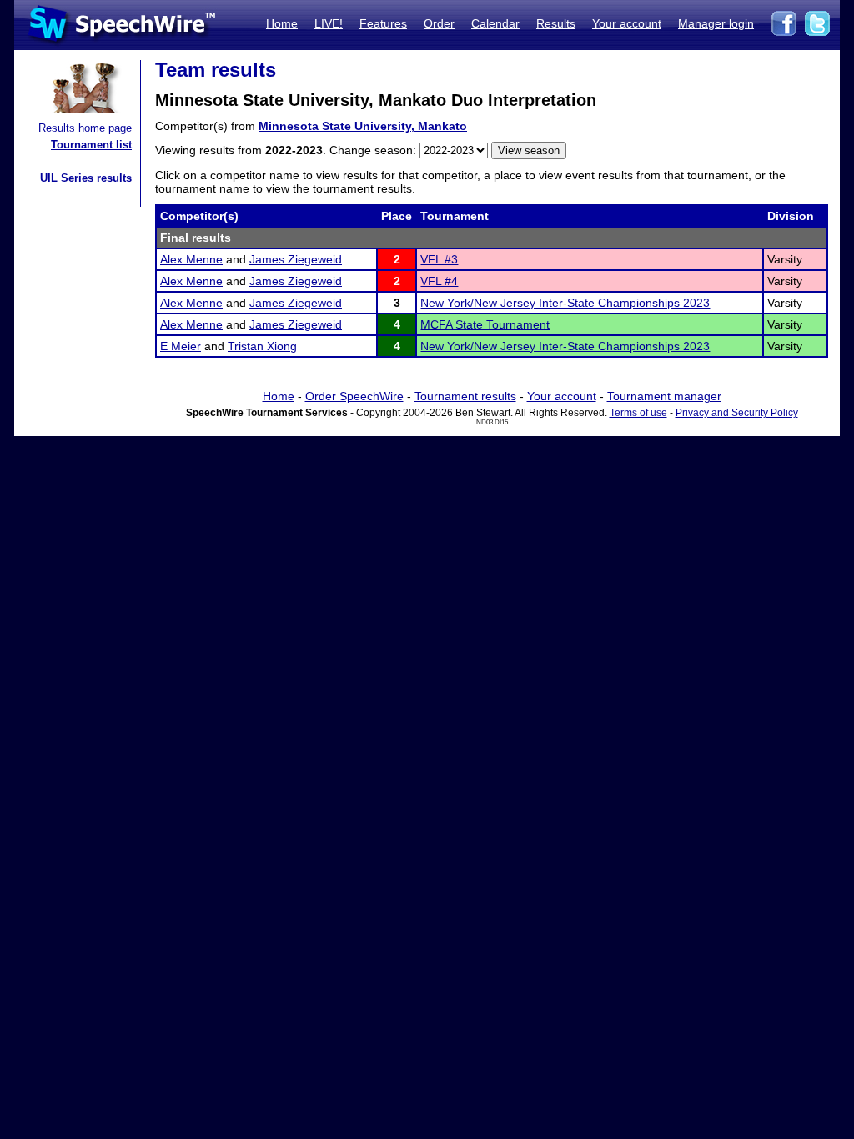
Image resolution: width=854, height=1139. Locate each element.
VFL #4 (439, 281)
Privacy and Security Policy (737, 413)
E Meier (180, 346)
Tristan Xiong (262, 346)
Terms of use (638, 413)
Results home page (85, 128)
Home (282, 23)
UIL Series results (86, 178)
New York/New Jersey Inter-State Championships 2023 (565, 302)
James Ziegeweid (295, 259)
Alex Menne (191, 259)
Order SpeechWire (354, 396)
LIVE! (328, 23)
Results (555, 23)
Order (439, 23)
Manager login (716, 23)
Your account (626, 23)
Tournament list (91, 144)
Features (383, 23)
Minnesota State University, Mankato (363, 126)
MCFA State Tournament (485, 324)
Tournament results (465, 396)
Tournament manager (664, 396)
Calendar (495, 23)
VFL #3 (439, 259)
